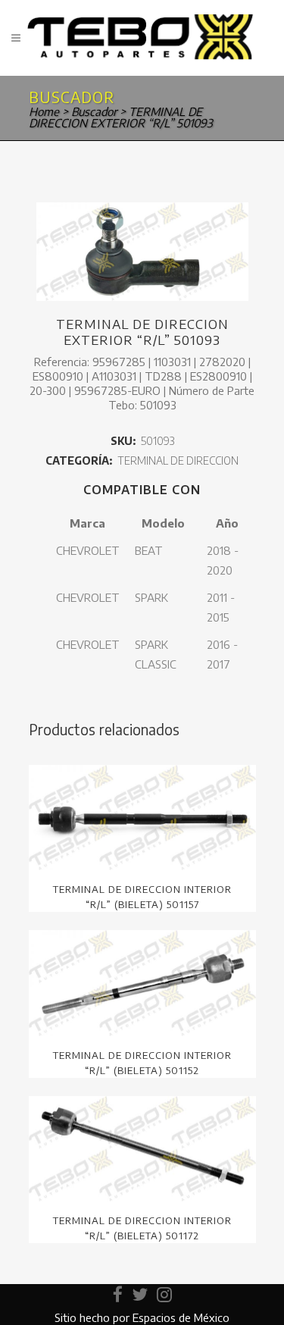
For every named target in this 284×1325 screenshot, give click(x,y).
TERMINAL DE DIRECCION (178, 460)
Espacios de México (181, 1317)
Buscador (94, 111)
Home (44, 111)
